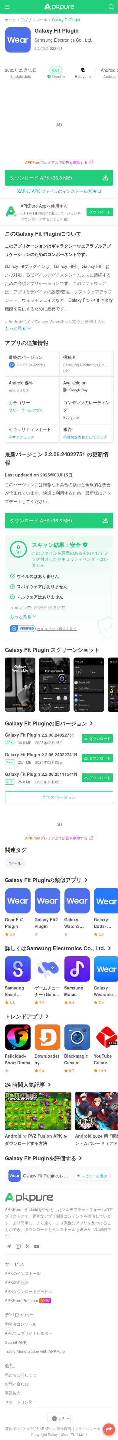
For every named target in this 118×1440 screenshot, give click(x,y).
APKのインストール (23, 1273)
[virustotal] (85, 545)
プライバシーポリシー (93, 1428)
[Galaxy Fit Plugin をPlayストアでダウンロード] (75, 389)
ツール (41, 19)
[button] (56, 72)
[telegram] (8, 1246)
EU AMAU (78, 1434)
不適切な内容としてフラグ (85, 436)
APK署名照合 (17, 1282)
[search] (111, 7)
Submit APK (16, 1342)
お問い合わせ (16, 1384)
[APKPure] (59, 7)
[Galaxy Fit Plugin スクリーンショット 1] (54, 685)
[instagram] (18, 1246)
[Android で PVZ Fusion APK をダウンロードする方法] (38, 1111)
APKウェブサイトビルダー (28, 1333)
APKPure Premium (21, 1300)
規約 (64, 1434)
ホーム (10, 19)
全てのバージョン (59, 797)
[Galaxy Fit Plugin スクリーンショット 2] (89, 685)
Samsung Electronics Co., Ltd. (63, 40)
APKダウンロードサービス (28, 1291)
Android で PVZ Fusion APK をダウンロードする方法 (36, 1139)
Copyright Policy (44, 1434)
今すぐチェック (21, 436)
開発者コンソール (20, 1324)
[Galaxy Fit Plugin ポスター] (20, 685)
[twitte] (27, 1246)
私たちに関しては (20, 1375)
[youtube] (37, 1246)
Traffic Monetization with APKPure (35, 1351)
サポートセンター (20, 1402)
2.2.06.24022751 (31, 364)
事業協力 (13, 1393)
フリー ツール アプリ (26, 410)
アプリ (26, 19)
